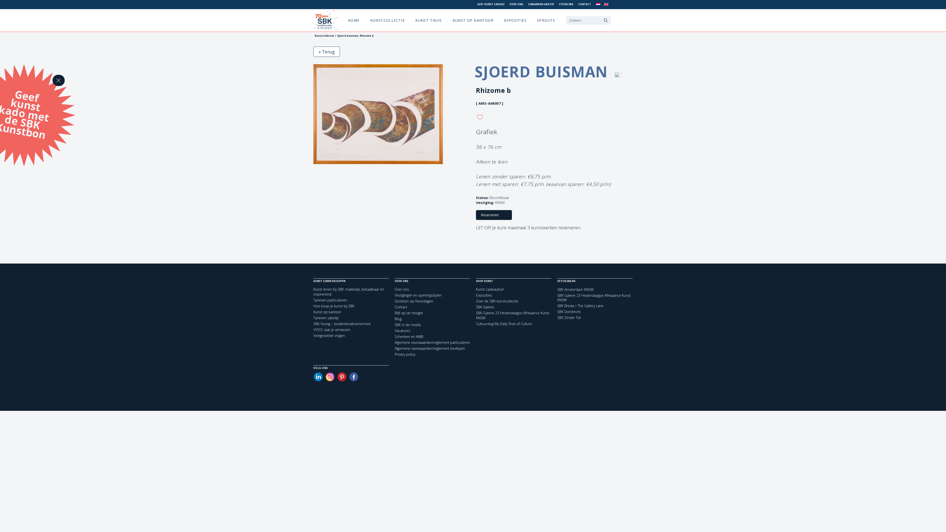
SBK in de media (408, 324)
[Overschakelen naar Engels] (606, 4)
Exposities (515, 20)
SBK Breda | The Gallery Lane (580, 306)
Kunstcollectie (387, 20)
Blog (398, 318)
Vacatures (402, 330)
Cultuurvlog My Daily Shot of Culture (504, 323)
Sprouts (546, 20)
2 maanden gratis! (541, 4)
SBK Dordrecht (569, 312)
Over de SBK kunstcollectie (497, 301)
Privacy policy (405, 354)
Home (354, 20)
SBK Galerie (485, 307)
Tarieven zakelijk (326, 318)
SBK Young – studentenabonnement (342, 323)
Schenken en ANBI (409, 336)
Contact (584, 4)
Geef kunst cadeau (491, 4)
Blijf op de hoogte (409, 313)
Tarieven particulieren (330, 300)
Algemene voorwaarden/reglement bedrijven (430, 348)
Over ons (516, 4)
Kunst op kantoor (473, 20)
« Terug (327, 52)
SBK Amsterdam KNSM (575, 289)
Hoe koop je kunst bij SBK (334, 306)
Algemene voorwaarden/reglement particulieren (432, 342)
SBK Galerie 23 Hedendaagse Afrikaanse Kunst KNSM (594, 297)
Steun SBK (566, 4)
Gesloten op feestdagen (414, 301)
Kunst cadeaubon (490, 289)
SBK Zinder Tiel (569, 318)
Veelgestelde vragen (329, 335)
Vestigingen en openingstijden (418, 295)
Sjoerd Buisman (543, 72)
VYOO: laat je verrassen (331, 329)
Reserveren (490, 215)
